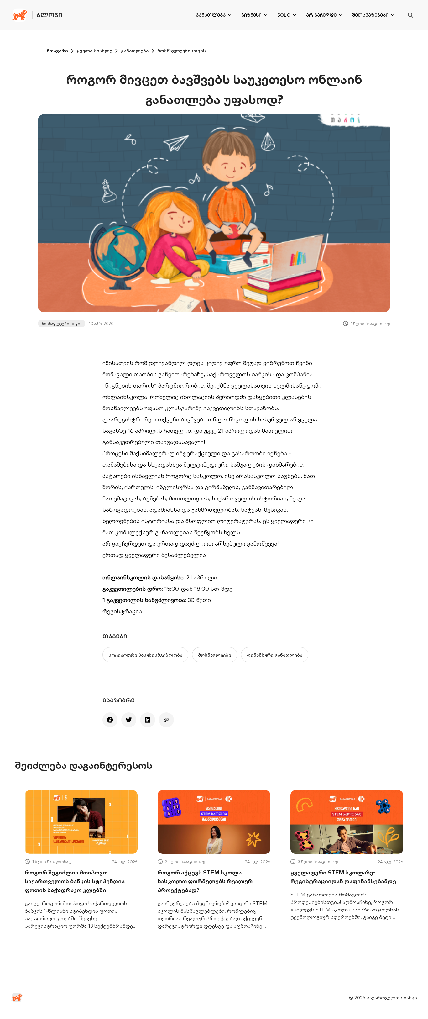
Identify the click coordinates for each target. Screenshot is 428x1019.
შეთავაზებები (370, 15)
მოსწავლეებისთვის (181, 51)
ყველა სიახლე (94, 51)
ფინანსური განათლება (274, 655)
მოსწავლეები (214, 655)
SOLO (283, 15)
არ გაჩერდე (321, 15)
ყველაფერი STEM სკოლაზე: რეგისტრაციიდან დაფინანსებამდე (343, 877)
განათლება (211, 15)
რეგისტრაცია (122, 611)
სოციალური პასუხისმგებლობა (145, 655)
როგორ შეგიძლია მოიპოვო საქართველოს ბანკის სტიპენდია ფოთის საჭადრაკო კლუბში (75, 881)
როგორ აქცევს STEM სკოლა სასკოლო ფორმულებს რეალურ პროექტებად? (205, 881)
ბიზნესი (251, 15)
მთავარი (57, 51)
